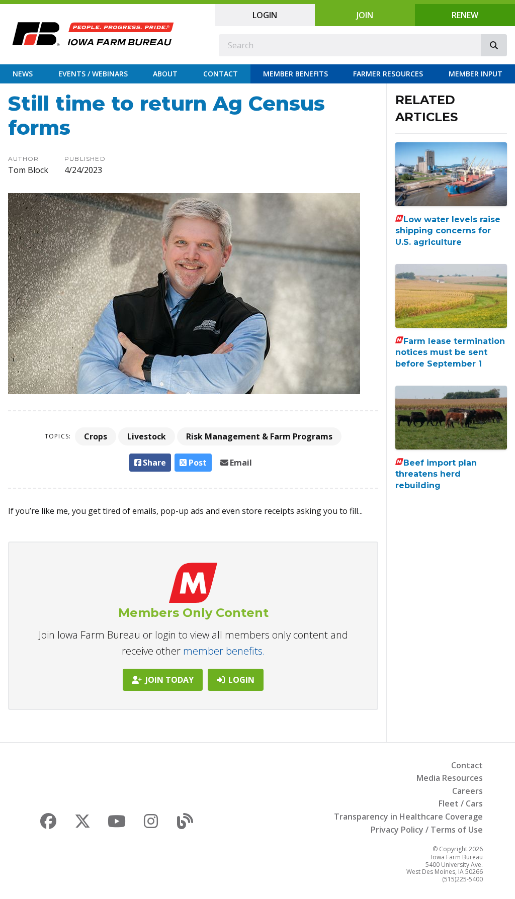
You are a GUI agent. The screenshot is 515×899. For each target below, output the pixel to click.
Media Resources (449, 777)
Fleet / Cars (461, 803)
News (23, 73)
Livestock (146, 436)
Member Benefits (295, 73)
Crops (95, 436)
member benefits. (224, 651)
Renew (465, 15)
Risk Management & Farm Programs (259, 436)
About (165, 73)
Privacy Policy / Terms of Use (427, 829)
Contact (220, 73)
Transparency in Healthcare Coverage (408, 816)
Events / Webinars (93, 73)
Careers (467, 790)
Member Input (475, 73)
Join (365, 15)
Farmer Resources (388, 73)
